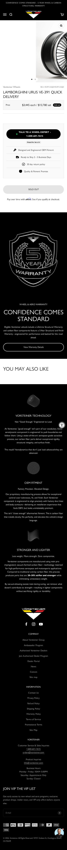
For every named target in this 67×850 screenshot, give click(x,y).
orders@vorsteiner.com (33, 752)
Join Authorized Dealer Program (33, 656)
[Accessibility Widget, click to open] (61, 425)
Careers (33, 672)
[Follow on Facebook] (26, 624)
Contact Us (33, 692)
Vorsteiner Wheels (11, 87)
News (33, 666)
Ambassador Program (33, 645)
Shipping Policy (33, 708)
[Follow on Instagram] (33, 624)
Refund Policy (33, 703)
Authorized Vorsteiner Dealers (33, 650)
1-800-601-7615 (33, 749)
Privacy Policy (33, 698)
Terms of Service (33, 719)
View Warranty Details (34, 347)
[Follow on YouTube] (41, 624)
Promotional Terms (33, 724)
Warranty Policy (33, 714)
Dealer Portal (33, 661)
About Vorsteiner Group (33, 640)
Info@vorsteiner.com (33, 763)
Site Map (33, 730)
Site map (33, 677)
